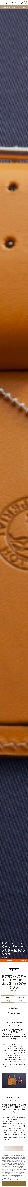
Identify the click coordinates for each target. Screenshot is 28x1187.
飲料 (24, 7)
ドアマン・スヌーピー (19, 960)
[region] (14, 1169)
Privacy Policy (5, 1178)
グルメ (19, 7)
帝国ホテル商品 (6, 7)
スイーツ (14, 7)
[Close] (26, 1153)
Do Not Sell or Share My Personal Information (14, 1183)
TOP (2, 960)
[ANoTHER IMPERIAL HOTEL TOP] (14, 3)
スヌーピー (8, 960)
